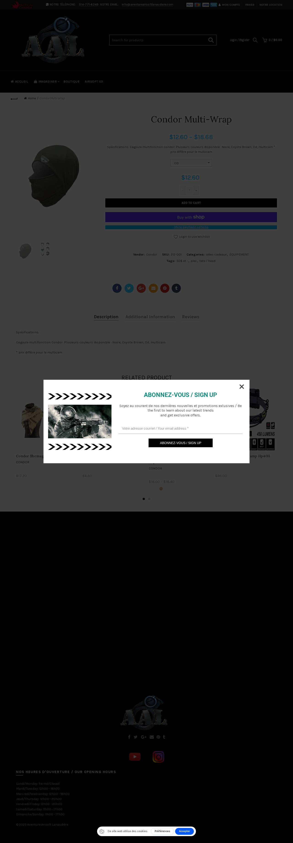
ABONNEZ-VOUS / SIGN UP (180, 443)
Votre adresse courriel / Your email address (155, 428)
